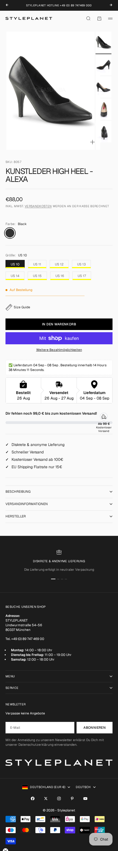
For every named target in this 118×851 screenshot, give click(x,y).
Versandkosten (38, 206)
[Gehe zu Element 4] (103, 109)
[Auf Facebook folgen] (32, 798)
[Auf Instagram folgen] (59, 798)
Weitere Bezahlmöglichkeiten (59, 350)
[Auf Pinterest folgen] (72, 798)
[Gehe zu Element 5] (103, 131)
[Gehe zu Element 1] (103, 42)
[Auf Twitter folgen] (46, 798)
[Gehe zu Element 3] (103, 87)
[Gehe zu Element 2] (103, 64)
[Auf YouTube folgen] (85, 798)
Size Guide (22, 307)
